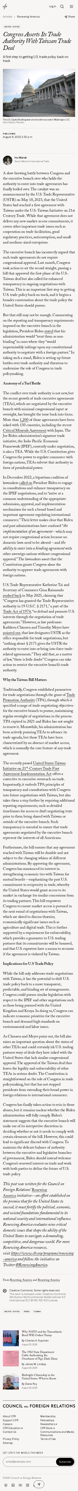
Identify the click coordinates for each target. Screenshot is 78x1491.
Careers (7, 1424)
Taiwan (36, 1311)
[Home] (5, 6)
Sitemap (8, 1443)
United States (12, 27)
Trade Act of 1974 (17, 612)
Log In (52, 6)
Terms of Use (48, 1439)
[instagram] (27, 1485)
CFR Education (12, 1428)
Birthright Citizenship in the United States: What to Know (39, 1377)
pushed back (12, 596)
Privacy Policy (11, 1439)
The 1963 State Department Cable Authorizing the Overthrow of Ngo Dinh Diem (40, 1355)
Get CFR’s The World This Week (23, 1453)
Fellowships (47, 1420)
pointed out (11, 633)
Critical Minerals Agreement (24, 431)
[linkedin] (13, 1485)
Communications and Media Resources (57, 1433)
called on (25, 483)
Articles (7, 16)
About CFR (9, 1416)
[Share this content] (39, 1484)
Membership (48, 1416)
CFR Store (46, 1428)
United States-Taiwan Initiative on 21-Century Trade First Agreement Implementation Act (34, 769)
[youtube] (20, 1485)
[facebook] (6, 1485)
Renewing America (21, 1280)
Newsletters (47, 1424)
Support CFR (10, 1420)
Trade (27, 1311)
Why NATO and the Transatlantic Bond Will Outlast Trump (42, 1333)
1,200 (24, 420)
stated (48, 331)
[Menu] (71, 6)
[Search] (62, 6)
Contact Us (9, 1432)
